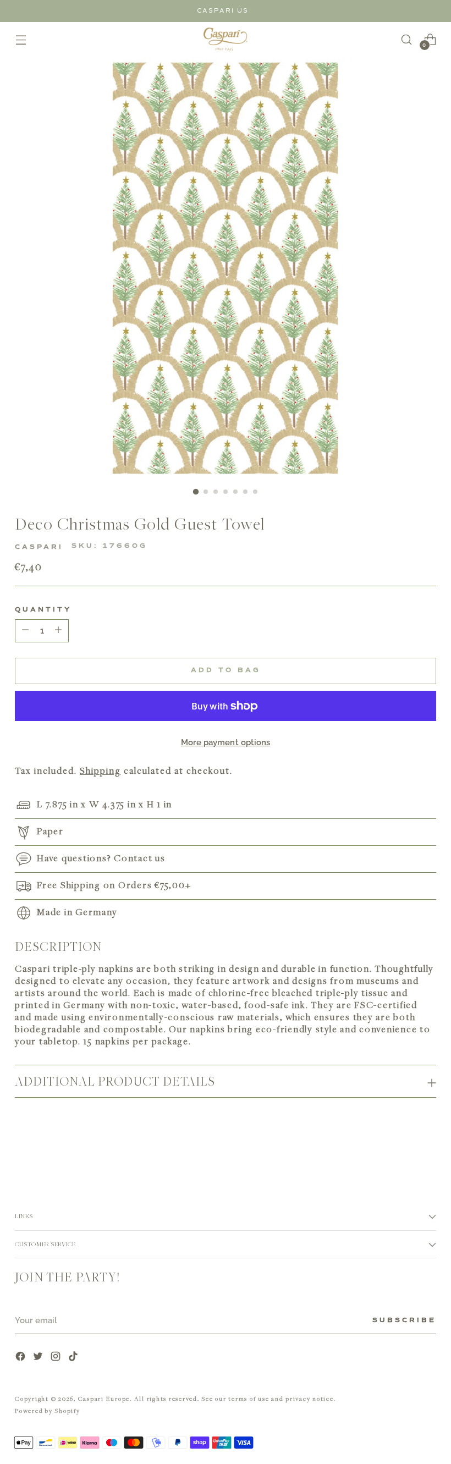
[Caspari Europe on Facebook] (21, 1357)
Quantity (43, 610)
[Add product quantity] (25, 631)
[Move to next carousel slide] (426, 1147)
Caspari (39, 547)
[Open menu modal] (20, 39)
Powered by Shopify (47, 1410)
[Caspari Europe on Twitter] (39, 1357)
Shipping (100, 770)
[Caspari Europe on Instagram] (56, 1357)
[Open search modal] (406, 39)
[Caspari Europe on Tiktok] (74, 1357)
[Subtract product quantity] (58, 631)
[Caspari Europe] (226, 39)
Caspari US (223, 10)
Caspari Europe (104, 1398)
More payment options (226, 742)
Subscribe (404, 1320)
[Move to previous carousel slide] (401, 1147)
